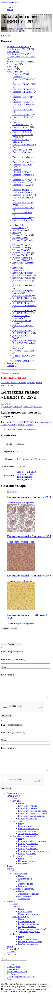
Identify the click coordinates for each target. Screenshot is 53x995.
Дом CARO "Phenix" (22, 330)
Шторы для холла (26, 846)
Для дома (16, 801)
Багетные (22, 886)
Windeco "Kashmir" (21, 253)
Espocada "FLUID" (21, 102)
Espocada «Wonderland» (23, 175)
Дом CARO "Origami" (22, 325)
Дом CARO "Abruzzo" (23, 263)
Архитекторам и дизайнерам (20, 976)
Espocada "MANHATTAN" (20, 123)
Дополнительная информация (21, 429)
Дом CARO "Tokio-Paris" (24, 343)
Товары (19, 28)
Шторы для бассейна (28, 848)
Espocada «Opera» (20, 162)
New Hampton (19, 230)
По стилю (17, 821)
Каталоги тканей (15, 72)
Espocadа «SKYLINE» (23, 220)
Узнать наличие (9, 628)
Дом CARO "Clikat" (22, 278)
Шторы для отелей (27, 853)
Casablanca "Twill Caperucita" (20, 75)
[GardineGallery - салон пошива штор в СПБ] (17, 971)
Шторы (10, 366)
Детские (22, 881)
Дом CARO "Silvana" (22, 340)
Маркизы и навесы (27, 926)
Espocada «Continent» (22, 144)
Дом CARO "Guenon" (22, 300)
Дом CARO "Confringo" (23, 280)
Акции (10, 949)
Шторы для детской (27, 818)
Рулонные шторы (20, 916)
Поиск (10, 7)
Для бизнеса (13, 974)
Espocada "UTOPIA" (22, 129)
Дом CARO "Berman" (22, 273)
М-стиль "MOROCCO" (23, 356)
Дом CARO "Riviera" (22, 333)
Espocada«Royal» (20, 192)
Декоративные (25, 879)
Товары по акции (10, 373)
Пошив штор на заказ (17, 793)
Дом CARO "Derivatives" (24, 285)
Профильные (24, 896)
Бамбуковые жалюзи (28, 944)
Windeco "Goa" (19, 250)
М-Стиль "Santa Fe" (21, 361)
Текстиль (5, 382)
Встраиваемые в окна (28, 924)
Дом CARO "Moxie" (22, 313)
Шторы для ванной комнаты (32, 816)
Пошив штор (13, 969)
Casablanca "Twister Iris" (23, 79)
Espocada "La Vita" (21, 114)
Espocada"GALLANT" (23, 185)
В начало (5, 35)
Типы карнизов (19, 874)
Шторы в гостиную (27, 806)
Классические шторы (28, 828)
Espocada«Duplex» (21, 190)
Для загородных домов (29, 931)
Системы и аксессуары (23, 889)
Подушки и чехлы (27, 861)
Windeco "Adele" (20, 237)
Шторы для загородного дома (32, 811)
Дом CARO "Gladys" (22, 298)
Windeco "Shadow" (21, 260)
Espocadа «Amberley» (22, 197)
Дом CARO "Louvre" (22, 310)
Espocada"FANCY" (21, 182)
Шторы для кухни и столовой (32, 813)
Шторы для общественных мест (33, 841)
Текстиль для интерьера (18, 61)
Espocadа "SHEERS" (22, 195)
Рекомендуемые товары (13, 378)
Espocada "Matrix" (21, 127)
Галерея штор (13, 796)
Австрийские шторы (28, 831)
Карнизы (11, 69)
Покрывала (23, 863)
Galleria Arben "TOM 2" (18, 54)
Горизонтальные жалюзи (30, 941)
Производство (13, 966)
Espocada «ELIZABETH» (19, 148)
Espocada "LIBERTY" (17, 46)
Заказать (12, 644)
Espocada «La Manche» (23, 157)
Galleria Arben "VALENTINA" (21, 56)
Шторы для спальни (27, 808)
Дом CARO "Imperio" (22, 303)
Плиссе (16, 906)
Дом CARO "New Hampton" (21, 316)
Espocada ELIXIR (20, 132)
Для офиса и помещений (24, 836)
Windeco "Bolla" (20, 247)
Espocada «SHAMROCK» (20, 171)
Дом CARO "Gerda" (22, 295)
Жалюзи (11, 66)
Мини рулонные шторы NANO (33, 929)
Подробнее (28, 502)
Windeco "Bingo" (20, 245)
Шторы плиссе (25, 911)
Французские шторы (28, 833)
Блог (9, 979)
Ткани (10, 363)
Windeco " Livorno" (21, 235)
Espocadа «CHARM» (22, 212)
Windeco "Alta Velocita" (23, 240)
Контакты (11, 954)
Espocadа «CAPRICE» (23, 207)
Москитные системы (28, 914)
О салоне (11, 951)
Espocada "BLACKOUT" (24, 84)
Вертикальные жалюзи (29, 939)
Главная (10, 28)
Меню (10, 9)
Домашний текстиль (22, 856)
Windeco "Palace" (20, 258)
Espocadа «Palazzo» (21, 217)
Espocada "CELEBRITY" (24, 92)
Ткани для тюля (25, 424)
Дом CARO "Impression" (24, 305)
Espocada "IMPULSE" (22, 109)
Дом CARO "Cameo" (22, 275)
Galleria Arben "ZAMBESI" (19, 226)
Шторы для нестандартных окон (33, 851)
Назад (15, 798)
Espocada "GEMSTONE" (24, 104)
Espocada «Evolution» (22, 152)
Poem (15, 232)
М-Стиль (16, 348)
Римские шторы (25, 826)
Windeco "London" (21, 255)
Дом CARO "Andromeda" (18, 269)
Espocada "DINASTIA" (23, 97)
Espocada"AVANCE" (22, 180)
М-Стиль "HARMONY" (24, 351)
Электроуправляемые (28, 894)
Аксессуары (12, 64)
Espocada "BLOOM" (22, 89)
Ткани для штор (9, 424)
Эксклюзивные (25, 884)
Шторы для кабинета (28, 843)
